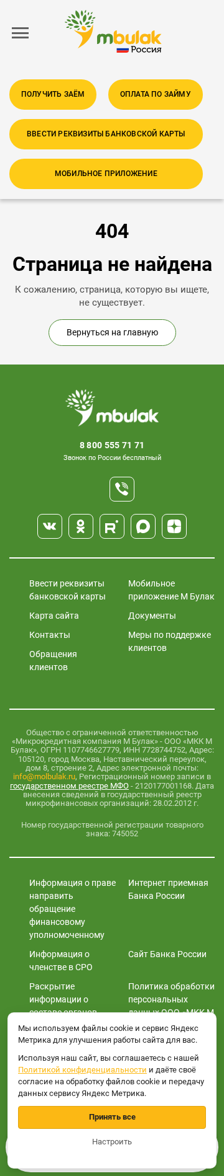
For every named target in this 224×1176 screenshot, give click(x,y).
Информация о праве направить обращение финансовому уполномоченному (72, 909)
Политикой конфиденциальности (82, 1069)
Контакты (49, 635)
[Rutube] (112, 526)
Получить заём (53, 94)
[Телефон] (122, 489)
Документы (152, 616)
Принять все (112, 1116)
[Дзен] (174, 526)
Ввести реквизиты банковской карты (106, 134)
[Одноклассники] (80, 526)
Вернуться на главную (112, 332)
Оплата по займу (155, 94)
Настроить (112, 1141)
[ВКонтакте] (49, 526)
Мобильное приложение (106, 173)
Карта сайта (54, 616)
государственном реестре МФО (69, 785)
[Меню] (20, 33)
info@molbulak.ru (44, 776)
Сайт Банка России (167, 954)
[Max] (143, 526)
